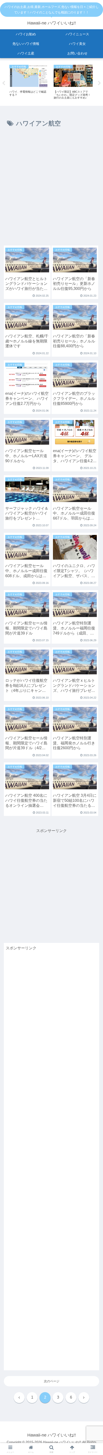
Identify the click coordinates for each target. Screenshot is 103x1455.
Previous (3, 83)
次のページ (51, 1381)
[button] (93, 876)
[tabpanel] (29, 82)
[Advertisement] (51, 188)
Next (99, 83)
